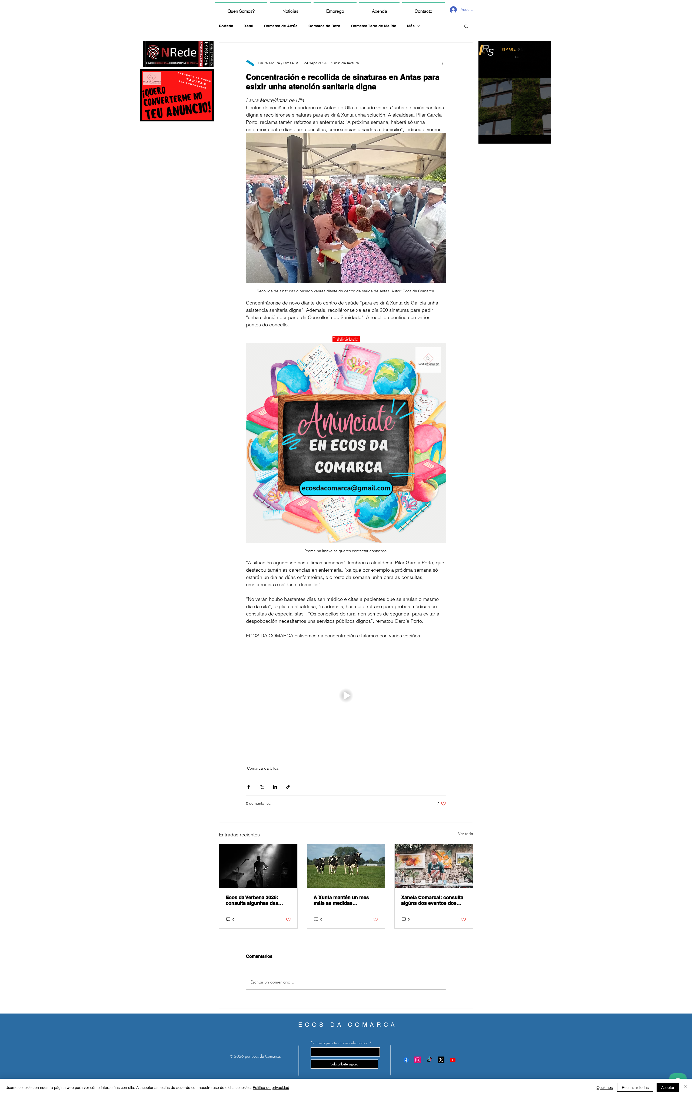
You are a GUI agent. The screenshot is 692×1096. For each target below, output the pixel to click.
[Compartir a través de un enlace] (288, 786)
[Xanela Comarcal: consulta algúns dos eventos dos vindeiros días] (434, 866)
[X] (441, 1060)
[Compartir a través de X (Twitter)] (261, 786)
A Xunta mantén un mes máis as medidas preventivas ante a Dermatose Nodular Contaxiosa (341, 900)
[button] (466, 26)
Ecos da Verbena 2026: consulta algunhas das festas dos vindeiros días (255, 900)
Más (411, 26)
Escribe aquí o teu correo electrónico (339, 1043)
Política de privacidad (271, 1087)
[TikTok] (429, 1060)
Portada (226, 26)
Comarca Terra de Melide (373, 26)
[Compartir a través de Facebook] (248, 786)
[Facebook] (406, 1060)
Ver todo (465, 833)
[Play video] (346, 695)
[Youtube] (452, 1060)
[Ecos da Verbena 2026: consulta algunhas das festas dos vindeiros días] (258, 866)
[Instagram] (417, 1060)
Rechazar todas (635, 1087)
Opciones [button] (605, 1087)
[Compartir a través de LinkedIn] (275, 786)
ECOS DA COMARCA (347, 1024)
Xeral (248, 26)
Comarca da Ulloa (262, 768)
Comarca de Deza (324, 26)
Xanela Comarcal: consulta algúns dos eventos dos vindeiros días (432, 900)
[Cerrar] (685, 1087)
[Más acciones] (443, 63)
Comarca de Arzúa (281, 26)
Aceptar (667, 1087)
